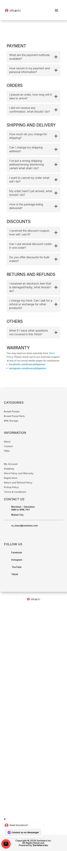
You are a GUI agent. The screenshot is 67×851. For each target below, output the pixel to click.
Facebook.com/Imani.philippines (27, 364)
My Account (10, 464)
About (7, 441)
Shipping (9, 468)
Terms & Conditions (15, 491)
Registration (10, 477)
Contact (8, 446)
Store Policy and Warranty (19, 473)
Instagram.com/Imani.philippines (27, 368)
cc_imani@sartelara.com (24, 525)
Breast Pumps (11, 411)
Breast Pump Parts (14, 416)
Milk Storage (11, 420)
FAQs (7, 450)
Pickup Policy (11, 487)
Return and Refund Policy (18, 482)
